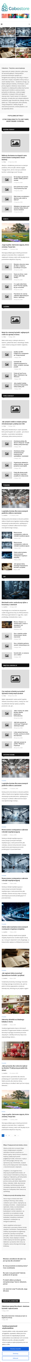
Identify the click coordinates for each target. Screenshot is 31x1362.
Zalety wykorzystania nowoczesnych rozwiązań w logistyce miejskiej (20, 555)
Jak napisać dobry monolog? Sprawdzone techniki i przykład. (7, 54)
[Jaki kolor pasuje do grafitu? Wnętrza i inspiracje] (7, 744)
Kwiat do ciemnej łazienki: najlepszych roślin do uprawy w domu (15, 333)
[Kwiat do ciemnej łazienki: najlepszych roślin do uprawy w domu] (15, 320)
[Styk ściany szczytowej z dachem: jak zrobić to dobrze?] (7, 199)
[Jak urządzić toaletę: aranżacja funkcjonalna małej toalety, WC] (7, 385)
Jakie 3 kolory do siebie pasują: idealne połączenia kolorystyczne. (21, 713)
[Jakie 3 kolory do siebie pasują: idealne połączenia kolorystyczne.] (7, 713)
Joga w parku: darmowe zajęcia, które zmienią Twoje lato (15, 246)
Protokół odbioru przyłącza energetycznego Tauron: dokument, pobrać (15, 1282)
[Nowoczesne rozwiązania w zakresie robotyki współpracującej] (7, 535)
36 (15, 1135)
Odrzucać (15, 1358)
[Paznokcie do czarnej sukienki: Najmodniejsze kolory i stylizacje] (7, 296)
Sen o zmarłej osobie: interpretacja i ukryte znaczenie (20, 635)
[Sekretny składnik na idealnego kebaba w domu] (15, 1004)
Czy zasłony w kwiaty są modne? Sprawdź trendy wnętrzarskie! (13, 692)
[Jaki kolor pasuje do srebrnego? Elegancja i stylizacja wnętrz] (7, 725)
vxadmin (5, 249)
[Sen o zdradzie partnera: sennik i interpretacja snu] (7, 646)
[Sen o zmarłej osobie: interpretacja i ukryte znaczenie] (7, 636)
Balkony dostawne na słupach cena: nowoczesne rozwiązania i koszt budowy (14, 157)
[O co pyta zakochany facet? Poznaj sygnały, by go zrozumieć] (7, 286)
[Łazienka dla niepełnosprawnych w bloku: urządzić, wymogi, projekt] (7, 364)
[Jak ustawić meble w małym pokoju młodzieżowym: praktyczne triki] (15, 409)
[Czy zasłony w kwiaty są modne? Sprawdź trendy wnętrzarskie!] (15, 679)
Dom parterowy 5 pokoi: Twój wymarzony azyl (21, 187)
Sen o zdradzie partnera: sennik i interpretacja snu (21, 644)
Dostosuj (15, 1353)
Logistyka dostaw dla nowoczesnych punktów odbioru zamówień (7, 33)
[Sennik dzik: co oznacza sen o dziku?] (7, 655)
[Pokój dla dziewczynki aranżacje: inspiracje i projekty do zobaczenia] (7, 475)
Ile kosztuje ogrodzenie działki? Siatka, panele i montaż (21, 178)
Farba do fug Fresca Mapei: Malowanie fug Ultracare (20, 374)
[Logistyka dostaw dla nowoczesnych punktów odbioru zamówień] (15, 498)
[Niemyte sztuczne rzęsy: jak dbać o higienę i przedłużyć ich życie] (7, 266)
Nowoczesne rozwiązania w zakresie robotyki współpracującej (23, 33)
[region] (15, 1342)
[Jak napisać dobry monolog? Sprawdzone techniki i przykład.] (7, 566)
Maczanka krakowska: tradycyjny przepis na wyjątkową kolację (14, 1316)
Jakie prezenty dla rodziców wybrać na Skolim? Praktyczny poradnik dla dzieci (14, 1068)
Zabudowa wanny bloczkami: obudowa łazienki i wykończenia (15, 1307)
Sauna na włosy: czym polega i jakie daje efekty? (20, 275)
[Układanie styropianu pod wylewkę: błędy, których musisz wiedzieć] (7, 209)
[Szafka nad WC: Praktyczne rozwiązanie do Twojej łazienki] (7, 354)
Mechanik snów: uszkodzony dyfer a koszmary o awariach (15, 603)
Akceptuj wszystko (15, 1349)
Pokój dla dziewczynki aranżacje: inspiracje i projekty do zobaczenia (21, 474)
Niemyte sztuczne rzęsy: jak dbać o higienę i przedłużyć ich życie (21, 265)
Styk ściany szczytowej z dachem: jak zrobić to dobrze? (21, 198)
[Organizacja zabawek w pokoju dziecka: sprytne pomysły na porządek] (7, 465)
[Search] (29, 24)
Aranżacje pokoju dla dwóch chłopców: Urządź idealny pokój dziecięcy (21, 442)
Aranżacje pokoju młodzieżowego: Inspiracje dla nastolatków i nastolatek (21, 453)
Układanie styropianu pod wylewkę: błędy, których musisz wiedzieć (21, 208)
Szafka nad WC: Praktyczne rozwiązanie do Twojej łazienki (21, 353)
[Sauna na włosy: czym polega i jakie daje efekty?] (7, 276)
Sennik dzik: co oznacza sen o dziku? (21, 654)
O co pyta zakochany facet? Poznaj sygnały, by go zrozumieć (21, 285)
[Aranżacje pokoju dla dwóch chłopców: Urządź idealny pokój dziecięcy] (7, 443)
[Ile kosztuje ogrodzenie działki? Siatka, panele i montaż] (7, 179)
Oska (4, 162)
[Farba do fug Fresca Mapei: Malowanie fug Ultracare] (7, 375)
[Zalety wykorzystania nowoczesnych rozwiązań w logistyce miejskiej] (7, 555)
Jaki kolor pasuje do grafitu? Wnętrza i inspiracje (20, 743)
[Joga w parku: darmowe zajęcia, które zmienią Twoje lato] (15, 232)
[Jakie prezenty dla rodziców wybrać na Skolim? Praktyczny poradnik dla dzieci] (15, 1051)
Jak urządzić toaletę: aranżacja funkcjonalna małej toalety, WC (21, 384)
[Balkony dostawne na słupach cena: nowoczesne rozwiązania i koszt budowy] (15, 143)
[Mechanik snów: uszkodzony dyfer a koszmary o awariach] (15, 590)
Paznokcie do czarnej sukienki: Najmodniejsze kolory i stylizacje (21, 295)
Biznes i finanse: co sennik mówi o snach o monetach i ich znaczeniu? (21, 624)
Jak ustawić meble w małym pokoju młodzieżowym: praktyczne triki (14, 423)
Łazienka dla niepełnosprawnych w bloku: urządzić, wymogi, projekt (21, 364)
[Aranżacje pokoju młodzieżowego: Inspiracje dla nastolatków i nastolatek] (7, 453)
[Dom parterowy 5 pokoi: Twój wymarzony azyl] (7, 189)
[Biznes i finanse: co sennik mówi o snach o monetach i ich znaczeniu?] (7, 624)
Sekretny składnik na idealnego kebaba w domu (23, 54)
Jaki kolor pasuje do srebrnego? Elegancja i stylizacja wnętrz (21, 724)
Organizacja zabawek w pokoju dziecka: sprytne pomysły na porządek (21, 464)
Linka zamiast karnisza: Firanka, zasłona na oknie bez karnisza (21, 733)
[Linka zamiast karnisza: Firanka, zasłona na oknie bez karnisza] (7, 734)
